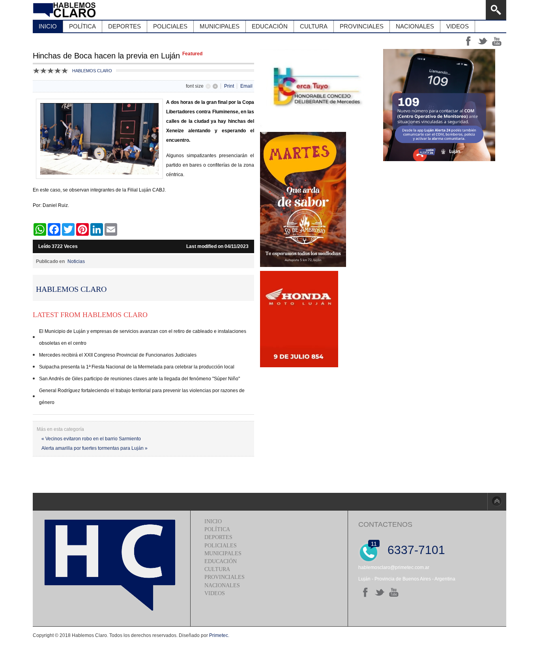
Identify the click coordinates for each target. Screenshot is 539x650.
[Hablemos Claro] (65, 10)
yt (497, 41)
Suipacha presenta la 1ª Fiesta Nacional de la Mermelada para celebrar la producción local (136, 367)
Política (217, 529)
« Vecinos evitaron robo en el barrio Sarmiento (91, 438)
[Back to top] (496, 501)
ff (468, 41)
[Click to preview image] (99, 177)
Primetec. (219, 635)
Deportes (218, 537)
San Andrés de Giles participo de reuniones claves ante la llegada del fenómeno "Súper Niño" (139, 378)
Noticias (76, 261)
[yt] (394, 592)
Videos (214, 593)
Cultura (217, 569)
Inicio (213, 521)
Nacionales (222, 585)
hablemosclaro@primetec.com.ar (393, 567)
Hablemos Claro (92, 70)
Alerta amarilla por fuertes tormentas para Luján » (94, 448)
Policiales (220, 546)
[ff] (365, 592)
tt (482, 41)
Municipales (222, 553)
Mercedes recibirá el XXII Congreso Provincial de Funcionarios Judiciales (118, 355)
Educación (220, 561)
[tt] (379, 592)
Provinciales (224, 577)
